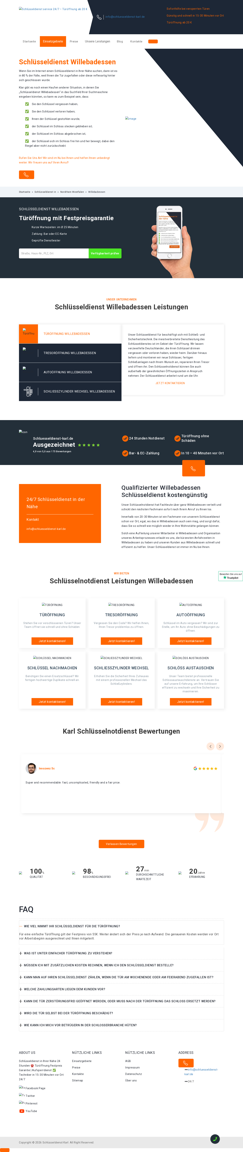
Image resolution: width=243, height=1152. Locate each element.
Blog (120, 41)
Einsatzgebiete (53, 41)
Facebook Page (35, 1088)
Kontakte (136, 41)
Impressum (132, 1067)
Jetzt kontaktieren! (52, 641)
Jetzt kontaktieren (170, 383)
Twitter (30, 1095)
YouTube (31, 1111)
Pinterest (32, 1103)
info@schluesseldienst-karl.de (125, 16)
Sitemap (77, 1080)
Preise (74, 41)
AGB (128, 1061)
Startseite (29, 41)
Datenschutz (133, 1074)
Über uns (131, 1080)
